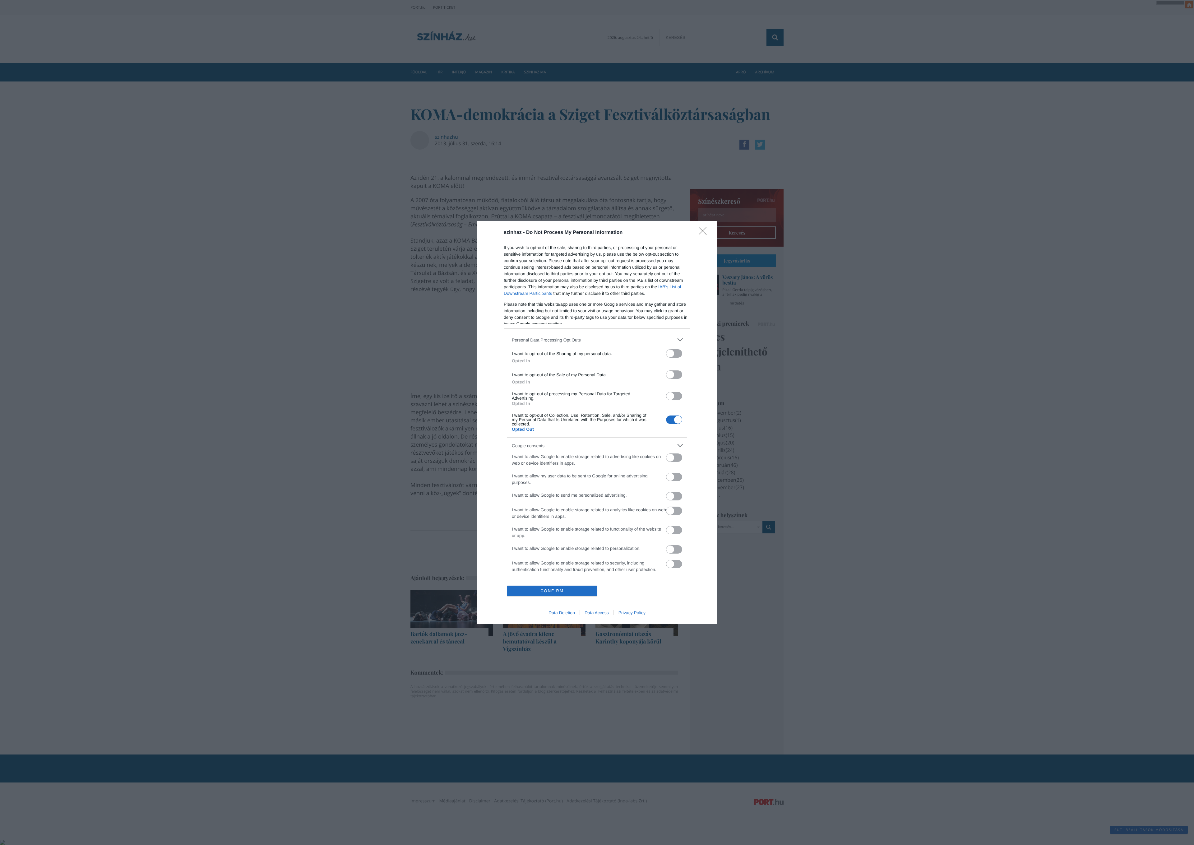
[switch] (674, 353)
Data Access (597, 612)
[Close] (704, 233)
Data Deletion (561, 612)
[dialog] (597, 422)
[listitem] (597, 340)
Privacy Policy (632, 612)
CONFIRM (552, 590)
